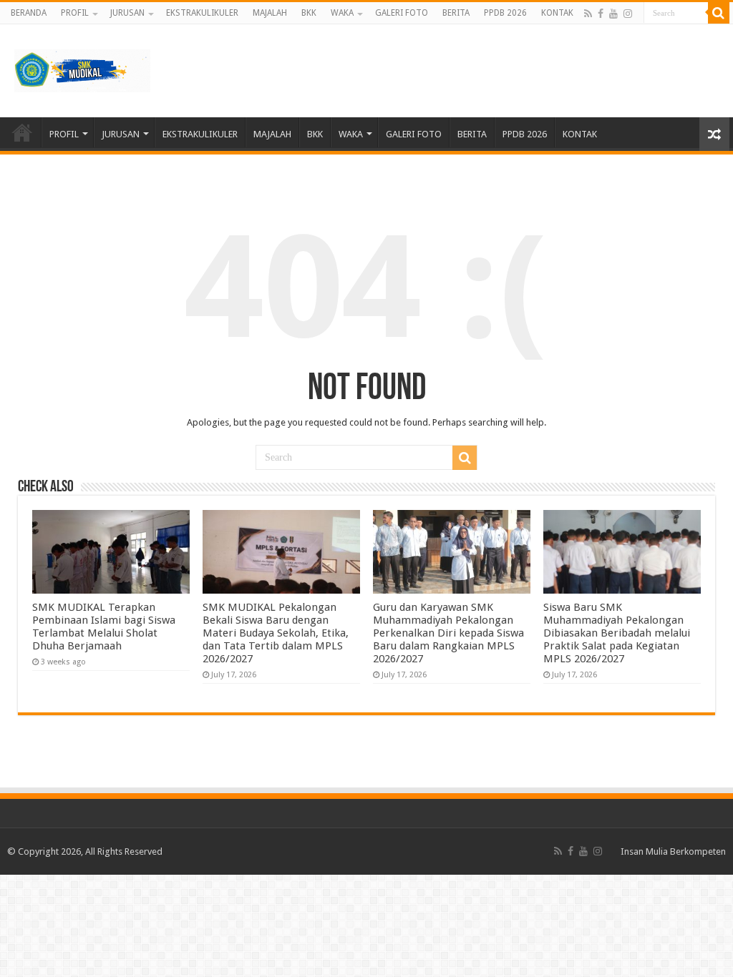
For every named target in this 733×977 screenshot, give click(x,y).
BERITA (456, 13)
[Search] (718, 13)
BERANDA (29, 13)
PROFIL (75, 13)
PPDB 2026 (505, 13)
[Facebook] (600, 13)
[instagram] (628, 13)
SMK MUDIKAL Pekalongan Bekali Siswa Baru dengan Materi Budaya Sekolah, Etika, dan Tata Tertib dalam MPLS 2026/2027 (276, 633)
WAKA (342, 13)
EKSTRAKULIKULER (202, 13)
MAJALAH (270, 13)
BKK (308, 13)
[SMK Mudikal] (82, 68)
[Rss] (588, 13)
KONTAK (557, 13)
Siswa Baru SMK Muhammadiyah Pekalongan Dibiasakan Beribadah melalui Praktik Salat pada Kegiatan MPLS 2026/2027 (616, 633)
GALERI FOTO (401, 13)
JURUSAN (127, 13)
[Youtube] (613, 13)
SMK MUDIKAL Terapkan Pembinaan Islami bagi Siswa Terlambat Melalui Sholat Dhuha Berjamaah (103, 626)
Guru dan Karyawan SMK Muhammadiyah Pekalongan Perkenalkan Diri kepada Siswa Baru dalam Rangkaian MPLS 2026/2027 (448, 633)
